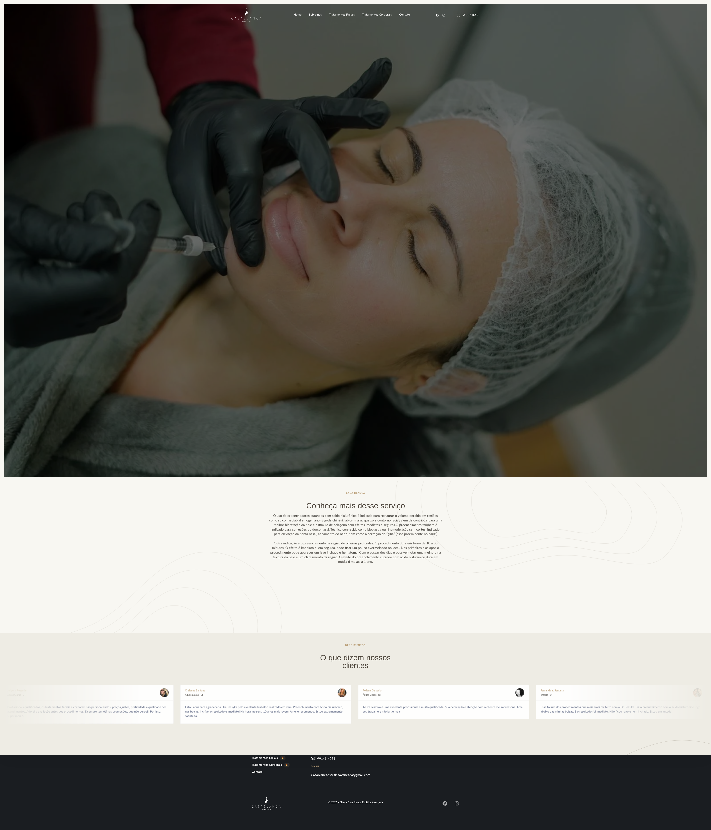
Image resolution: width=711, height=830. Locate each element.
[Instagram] (443, 15)
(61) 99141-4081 (323, 759)
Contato (404, 14)
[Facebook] (437, 15)
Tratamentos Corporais (377, 14)
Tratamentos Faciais (342, 14)
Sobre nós (315, 14)
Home (297, 14)
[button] (466, 15)
